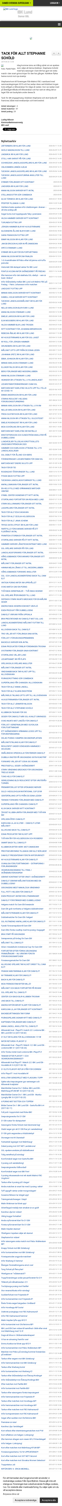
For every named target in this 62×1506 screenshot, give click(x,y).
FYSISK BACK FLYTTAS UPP (13, 476)
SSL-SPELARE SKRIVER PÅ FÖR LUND (17, 548)
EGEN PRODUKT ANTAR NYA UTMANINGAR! (20, 896)
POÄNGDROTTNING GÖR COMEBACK (17, 678)
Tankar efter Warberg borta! (13, 1367)
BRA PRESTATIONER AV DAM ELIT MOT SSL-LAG (22, 619)
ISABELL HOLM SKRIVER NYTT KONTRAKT (19, 297)
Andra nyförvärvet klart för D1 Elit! (15, 1220)
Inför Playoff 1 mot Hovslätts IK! (15, 1073)
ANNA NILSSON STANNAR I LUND (16, 312)
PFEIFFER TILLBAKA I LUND (13, 203)
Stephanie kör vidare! (10, 1237)
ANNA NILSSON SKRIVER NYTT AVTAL (17, 190)
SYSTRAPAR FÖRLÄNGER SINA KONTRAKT (19, 651)
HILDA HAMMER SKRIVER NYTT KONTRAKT (20, 218)
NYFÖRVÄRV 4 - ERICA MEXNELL (15, 1469)
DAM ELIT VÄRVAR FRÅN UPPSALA (16, 614)
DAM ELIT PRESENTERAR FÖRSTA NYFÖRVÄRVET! (22, 855)
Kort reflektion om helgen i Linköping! (17, 1435)
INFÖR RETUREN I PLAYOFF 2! (13, 1041)
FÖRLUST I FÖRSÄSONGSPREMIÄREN (17, 638)
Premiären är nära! (9, 1422)
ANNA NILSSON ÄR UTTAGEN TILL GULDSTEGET (22, 418)
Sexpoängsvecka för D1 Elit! (13, 1116)
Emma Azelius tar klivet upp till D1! (16, 1344)
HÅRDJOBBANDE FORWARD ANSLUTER (18, 572)
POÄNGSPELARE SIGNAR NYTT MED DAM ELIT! (21, 1018)
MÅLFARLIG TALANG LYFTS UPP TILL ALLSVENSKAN (24, 695)
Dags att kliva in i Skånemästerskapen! (18, 1335)
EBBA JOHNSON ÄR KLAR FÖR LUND (17, 359)
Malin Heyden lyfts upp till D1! (14, 1320)
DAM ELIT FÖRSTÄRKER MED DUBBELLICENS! (21, 900)
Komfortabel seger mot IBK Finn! (15, 1171)
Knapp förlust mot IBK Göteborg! (15, 1248)
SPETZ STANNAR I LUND (11, 248)
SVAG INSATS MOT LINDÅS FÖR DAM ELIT (19, 721)
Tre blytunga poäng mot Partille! (15, 1286)
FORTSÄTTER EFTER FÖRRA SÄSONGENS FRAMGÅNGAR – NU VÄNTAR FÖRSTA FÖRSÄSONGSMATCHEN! (19, 953)
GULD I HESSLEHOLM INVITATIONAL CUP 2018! (21, 791)
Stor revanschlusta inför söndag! (15, 1290)
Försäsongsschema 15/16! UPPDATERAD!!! (19, 1452)
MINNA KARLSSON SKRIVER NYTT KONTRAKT (21, 293)
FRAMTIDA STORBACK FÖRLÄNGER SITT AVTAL (22, 535)
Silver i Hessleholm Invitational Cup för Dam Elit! (21, 947)
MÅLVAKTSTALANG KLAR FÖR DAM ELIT (19, 742)
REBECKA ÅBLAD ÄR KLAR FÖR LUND (17, 333)
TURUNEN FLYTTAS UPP (11, 222)
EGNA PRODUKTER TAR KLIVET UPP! (16, 834)
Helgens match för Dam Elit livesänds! (17, 904)
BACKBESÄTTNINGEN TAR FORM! (15, 1013)
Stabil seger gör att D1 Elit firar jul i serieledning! (21, 1129)
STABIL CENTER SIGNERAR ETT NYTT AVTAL (20, 495)
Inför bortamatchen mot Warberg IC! (16, 1371)
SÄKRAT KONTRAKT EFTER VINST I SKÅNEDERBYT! (23, 877)
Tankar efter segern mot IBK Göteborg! (17, 1359)
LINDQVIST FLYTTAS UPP (11, 288)
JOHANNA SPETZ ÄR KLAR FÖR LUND (17, 354)
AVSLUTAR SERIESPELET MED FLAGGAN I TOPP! (22, 1078)
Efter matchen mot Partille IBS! (14, 1384)
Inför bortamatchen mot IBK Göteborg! (17, 1252)
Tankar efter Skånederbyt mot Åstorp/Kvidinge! (21, 1375)
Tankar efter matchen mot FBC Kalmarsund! (20, 1409)
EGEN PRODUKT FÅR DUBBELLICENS (17, 610)
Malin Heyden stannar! (10, 1229)
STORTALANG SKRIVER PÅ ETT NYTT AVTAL (20, 540)
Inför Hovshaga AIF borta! (12, 1307)
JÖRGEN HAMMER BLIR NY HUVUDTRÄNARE (20, 227)
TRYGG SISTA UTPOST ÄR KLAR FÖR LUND (19, 525)
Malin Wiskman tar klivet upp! (13, 1203)
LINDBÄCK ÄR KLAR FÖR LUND (14, 154)
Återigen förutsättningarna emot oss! (17, 1265)
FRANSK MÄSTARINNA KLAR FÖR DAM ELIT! (20, 971)
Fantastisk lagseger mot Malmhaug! (16, 1142)
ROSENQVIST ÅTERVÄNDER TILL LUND (18, 472)
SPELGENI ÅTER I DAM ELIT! (13, 819)
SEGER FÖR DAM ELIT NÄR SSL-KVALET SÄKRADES (23, 716)
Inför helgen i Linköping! (11, 1443)
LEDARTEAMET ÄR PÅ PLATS (13, 659)
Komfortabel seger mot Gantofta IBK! (17, 1159)
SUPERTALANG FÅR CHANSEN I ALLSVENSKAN (21, 682)
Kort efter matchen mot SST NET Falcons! (19, 1456)
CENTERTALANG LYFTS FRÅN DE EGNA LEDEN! (21, 796)
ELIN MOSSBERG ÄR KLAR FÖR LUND (17, 320)
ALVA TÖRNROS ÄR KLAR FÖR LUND (17, 199)
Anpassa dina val (11, 1494)
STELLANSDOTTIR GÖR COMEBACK (16, 195)
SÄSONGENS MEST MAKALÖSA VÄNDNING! (20, 887)
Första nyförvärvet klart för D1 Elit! (15, 1225)
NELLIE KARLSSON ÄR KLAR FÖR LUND (18, 410)
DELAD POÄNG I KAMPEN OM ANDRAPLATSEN (21, 738)
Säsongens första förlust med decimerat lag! (20, 1125)
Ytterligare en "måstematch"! (13, 1273)
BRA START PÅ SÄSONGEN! (13, 934)
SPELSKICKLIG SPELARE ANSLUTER (16, 663)
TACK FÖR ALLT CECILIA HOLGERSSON (18, 516)
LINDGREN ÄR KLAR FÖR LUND (14, 186)
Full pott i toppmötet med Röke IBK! (16, 1112)
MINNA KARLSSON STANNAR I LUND (17, 363)
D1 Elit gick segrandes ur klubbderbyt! (17, 1133)
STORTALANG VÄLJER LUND (13, 655)
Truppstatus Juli (8, 1464)
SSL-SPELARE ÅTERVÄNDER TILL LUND (18, 595)
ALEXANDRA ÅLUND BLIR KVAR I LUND (18, 231)
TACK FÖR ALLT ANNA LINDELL (14, 687)
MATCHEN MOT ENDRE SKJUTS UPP (17, 463)
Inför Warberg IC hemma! (12, 1261)
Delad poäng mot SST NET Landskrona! (18, 1146)
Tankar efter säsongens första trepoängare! (20, 1392)
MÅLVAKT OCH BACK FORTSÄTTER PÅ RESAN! (21, 988)
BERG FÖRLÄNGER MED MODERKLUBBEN (19, 371)
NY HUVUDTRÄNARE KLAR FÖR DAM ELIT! (19, 859)
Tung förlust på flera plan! (12, 1269)
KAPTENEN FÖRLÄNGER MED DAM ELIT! (18, 1022)
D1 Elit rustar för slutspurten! (13, 1121)
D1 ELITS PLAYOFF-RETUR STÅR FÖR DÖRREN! (21, 1069)
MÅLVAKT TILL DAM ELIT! (12, 943)
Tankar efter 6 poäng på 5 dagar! (15, 1182)
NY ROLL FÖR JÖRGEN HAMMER (15, 342)
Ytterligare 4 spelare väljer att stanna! (17, 1233)
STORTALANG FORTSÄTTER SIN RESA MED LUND (22, 499)
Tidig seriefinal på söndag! (12, 1154)
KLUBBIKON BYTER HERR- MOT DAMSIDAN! (20, 847)
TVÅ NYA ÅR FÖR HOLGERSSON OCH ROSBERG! (22, 838)
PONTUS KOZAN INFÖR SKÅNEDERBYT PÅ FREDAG (23, 271)
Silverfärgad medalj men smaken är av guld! (20, 1208)
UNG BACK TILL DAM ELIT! (12, 1001)
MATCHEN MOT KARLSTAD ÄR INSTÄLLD (19, 431)
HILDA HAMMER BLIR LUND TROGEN (17, 325)
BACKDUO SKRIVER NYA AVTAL (14, 642)
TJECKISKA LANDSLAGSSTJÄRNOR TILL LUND (21, 480)
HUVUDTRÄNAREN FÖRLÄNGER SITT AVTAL (20, 699)
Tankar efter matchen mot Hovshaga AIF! (18, 1401)
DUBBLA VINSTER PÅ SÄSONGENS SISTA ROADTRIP (23, 757)
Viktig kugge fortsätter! (11, 1216)
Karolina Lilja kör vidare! (11, 1212)
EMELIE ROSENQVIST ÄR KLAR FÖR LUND (19, 422)
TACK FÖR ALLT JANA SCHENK (14, 521)
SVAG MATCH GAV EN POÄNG (14, 587)
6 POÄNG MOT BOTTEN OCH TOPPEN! (17, 1101)
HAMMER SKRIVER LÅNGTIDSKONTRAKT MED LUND (24, 544)
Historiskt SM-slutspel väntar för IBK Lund (19, 267)
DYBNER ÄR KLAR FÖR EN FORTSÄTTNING (19, 252)
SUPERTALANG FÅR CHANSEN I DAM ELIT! (19, 804)
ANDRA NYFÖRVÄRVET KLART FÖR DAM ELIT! (21, 1005)
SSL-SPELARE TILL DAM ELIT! (14, 992)
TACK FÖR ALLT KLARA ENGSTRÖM (16, 691)
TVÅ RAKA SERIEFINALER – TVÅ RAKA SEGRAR (22, 591)
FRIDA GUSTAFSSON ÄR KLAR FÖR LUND (19, 414)
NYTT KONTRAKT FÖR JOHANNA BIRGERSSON (21, 329)
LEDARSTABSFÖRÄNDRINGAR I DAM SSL (19, 384)
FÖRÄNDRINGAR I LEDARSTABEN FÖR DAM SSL (22, 459)
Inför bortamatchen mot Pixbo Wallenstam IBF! (21, 1348)
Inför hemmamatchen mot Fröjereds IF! (18, 1397)
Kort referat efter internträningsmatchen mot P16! (22, 1431)
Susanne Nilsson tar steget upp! (15, 1195)
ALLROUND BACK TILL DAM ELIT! (15, 830)
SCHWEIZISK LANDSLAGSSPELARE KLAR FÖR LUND (24, 163)
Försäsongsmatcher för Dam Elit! (15, 960)
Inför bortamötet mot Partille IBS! (15, 1388)
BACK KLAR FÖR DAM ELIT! (13, 979)
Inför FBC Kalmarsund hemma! (14, 1316)
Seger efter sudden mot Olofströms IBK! (18, 1418)
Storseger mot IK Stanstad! (13, 1138)
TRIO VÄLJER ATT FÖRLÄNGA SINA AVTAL (19, 634)
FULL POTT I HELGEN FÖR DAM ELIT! (17, 892)
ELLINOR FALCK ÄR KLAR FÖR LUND (17, 367)
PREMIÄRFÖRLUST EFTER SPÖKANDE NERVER (21, 787)
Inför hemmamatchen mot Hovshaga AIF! (19, 1405)
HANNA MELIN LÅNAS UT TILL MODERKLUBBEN (22, 567)
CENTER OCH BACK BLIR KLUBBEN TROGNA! (20, 996)
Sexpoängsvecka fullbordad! (13, 1167)
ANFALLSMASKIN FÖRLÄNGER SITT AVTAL (20, 484)
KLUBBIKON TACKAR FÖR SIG (14, 712)
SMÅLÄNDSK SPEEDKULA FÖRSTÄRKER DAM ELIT (23, 753)
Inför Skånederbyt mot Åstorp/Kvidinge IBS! (20, 1380)
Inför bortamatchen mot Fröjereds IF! (17, 1299)
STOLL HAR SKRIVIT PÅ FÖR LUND (16, 158)
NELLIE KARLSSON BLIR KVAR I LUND (17, 308)
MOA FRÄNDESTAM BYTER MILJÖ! (16, 984)
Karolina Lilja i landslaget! (12, 1426)
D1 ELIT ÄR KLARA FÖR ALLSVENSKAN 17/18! (21, 1037)
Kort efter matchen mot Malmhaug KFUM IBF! (20, 1448)
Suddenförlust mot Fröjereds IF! (15, 1295)
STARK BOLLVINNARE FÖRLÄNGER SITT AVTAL (21, 504)
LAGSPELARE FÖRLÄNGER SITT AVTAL (18, 508)
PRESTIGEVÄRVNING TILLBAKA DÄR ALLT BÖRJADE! (24, 851)
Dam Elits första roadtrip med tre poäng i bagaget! (23, 930)
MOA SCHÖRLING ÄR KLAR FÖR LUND (17, 427)
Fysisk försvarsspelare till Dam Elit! (16, 926)
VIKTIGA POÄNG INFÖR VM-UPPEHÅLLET (18, 582)
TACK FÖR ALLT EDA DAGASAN (15, 512)
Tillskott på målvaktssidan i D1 (14, 1282)
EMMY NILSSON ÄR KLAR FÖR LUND (17, 239)
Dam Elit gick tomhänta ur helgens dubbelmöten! (22, 909)
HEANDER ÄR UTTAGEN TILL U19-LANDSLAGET (22, 380)
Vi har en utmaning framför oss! (14, 1339)
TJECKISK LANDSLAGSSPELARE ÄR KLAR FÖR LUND (24, 171)
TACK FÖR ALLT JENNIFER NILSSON (16, 704)
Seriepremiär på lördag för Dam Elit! (16, 938)
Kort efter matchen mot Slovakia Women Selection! (23, 1460)
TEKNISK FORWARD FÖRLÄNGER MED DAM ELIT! (22, 800)
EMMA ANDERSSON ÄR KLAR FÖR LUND (19, 395)
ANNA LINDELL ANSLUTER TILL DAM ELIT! (19, 1026)
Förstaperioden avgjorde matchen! (16, 1256)
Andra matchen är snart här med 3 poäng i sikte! (22, 1186)
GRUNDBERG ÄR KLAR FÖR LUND (16, 346)
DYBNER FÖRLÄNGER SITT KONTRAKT (17, 182)
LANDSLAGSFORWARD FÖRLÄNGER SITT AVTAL (22, 552)
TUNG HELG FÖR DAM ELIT (13, 776)
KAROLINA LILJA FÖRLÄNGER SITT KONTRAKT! (21, 1009)
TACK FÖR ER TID (8, 467)
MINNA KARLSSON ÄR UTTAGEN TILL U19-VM (21, 405)
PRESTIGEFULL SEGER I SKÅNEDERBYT (18, 766)
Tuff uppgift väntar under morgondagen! (18, 1191)
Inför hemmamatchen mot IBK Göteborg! (18, 1363)
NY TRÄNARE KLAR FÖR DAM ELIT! (16, 975)
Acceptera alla (49, 1500)
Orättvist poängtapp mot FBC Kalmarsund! (19, 1312)
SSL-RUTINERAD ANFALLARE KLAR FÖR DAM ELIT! (23, 921)
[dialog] (31, 1489)
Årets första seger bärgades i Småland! (18, 1303)
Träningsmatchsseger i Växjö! (14, 1199)
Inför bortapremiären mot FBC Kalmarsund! (19, 1414)
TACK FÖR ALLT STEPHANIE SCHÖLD (17, 708)
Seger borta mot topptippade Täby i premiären (21, 214)
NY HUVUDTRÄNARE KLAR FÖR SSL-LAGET (20, 337)
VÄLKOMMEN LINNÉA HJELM (14, 167)
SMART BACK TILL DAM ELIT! (13, 842)
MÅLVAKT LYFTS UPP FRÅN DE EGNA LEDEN (20, 350)
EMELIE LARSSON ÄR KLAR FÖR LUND (18, 316)
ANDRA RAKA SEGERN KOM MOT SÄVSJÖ (19, 606)
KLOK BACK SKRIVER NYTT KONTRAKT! (18, 808)
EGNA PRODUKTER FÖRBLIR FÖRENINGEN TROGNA (23, 646)
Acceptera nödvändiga (25, 1500)
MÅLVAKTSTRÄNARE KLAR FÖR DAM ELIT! (19, 913)
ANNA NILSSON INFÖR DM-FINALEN (17, 256)
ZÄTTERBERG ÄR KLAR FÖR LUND (16, 146)
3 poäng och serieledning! (12, 1163)
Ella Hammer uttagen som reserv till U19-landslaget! (23, 1439)
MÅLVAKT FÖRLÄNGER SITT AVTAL (16, 563)
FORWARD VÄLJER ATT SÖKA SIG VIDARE (19, 761)
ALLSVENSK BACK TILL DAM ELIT (15, 629)
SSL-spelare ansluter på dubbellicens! (17, 1150)
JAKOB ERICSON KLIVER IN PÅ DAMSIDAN (19, 243)
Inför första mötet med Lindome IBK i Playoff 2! (21, 1052)
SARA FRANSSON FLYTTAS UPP (15, 235)
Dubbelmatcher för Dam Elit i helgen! (17, 917)
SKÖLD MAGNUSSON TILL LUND (15, 150)
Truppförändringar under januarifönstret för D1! (21, 1278)
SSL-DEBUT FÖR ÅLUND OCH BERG (16, 455)
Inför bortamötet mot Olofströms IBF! (17, 1324)
